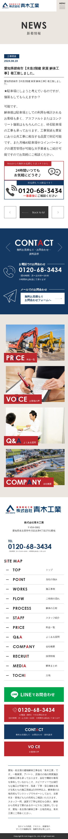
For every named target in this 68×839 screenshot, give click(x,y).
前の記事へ (10, 212)
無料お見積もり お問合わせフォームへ (38, 298)
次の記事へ (58, 212)
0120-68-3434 (40, 269)
